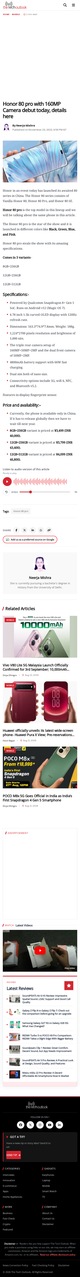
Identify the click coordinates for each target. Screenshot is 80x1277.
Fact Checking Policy (43, 1265)
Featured (8, 1229)
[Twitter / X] (24, 530)
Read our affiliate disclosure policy (57, 1254)
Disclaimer (48, 1224)
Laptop (46, 1180)
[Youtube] (49, 1125)
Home (6, 14)
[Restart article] (6, 491)
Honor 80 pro (20, 511)
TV (43, 1196)
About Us (47, 1213)
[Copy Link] (49, 530)
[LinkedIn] (32, 530)
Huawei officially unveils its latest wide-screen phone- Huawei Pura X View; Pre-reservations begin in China (38, 732)
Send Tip (11, 1155)
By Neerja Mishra (23, 125)
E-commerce (10, 1185)
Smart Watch (49, 1191)
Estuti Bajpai (9, 740)
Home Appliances (12, 1196)
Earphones (48, 1175)
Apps (5, 1191)
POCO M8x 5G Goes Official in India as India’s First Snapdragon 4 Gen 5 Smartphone (37, 798)
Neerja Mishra (40, 577)
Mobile (16, 14)
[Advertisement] (40, 58)
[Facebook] (16, 530)
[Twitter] (30, 1125)
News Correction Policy (15, 1265)
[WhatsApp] (41, 530)
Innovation (9, 1180)
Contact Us (48, 1218)
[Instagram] (40, 1125)
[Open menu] (73, 5)
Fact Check (9, 1218)
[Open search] (65, 5)
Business (7, 1213)
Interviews (8, 1175)
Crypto (6, 1224)
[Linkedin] (59, 1125)
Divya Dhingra (10, 675)
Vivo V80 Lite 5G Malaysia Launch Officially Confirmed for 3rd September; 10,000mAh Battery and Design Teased (35, 667)
